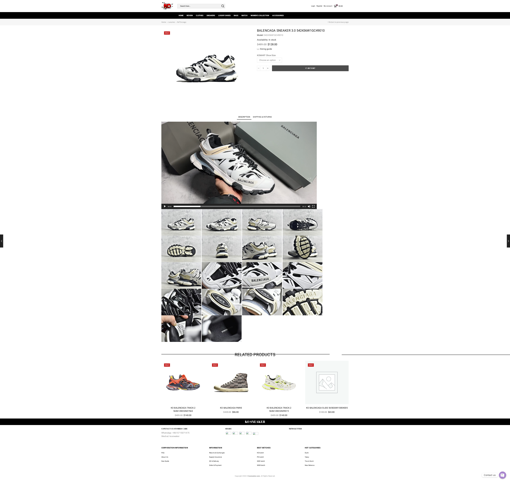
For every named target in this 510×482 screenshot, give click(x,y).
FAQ (162, 453)
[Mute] (309, 206)
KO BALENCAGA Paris (231, 408)
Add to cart (311, 68)
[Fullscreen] (313, 206)
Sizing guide (266, 49)
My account (328, 6)
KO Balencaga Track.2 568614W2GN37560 (183, 409)
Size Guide (165, 461)
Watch (244, 15)
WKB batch (261, 465)
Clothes (199, 15)
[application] (239, 165)
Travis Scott (309, 461)
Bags (236, 15)
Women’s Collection (260, 15)
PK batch (260, 457)
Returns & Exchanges (217, 453)
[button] (239, 165)
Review (190, 15)
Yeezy (307, 457)
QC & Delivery (214, 461)
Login (313, 6)
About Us (164, 457)
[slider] (237, 206)
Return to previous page (339, 22)
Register (319, 6)
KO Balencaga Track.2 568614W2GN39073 (279, 409)
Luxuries (171, 22)
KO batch (260, 453)
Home (181, 15)
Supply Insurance (215, 457)
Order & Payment (215, 465)
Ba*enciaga (181, 22)
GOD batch (261, 461)
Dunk (307, 453)
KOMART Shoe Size (266, 55)
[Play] (164, 206)
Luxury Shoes (224, 15)
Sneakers (211, 15)
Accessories (278, 15)
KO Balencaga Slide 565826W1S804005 (327, 408)
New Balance (309, 465)
